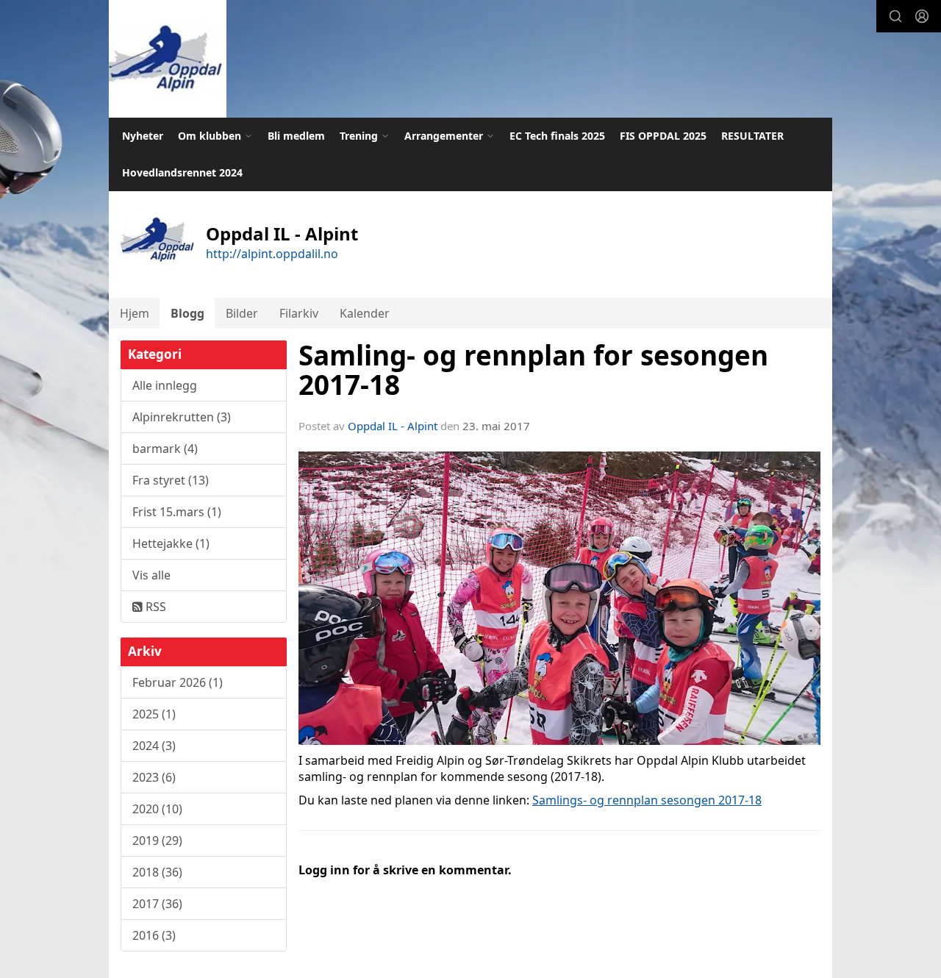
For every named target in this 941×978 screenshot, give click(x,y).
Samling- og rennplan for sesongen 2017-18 (533, 370)
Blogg (187, 313)
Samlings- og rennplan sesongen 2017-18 (647, 800)
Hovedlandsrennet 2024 (182, 172)
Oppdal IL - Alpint (392, 425)
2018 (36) (157, 872)
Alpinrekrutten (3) (181, 417)
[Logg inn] (922, 16)
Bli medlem (296, 136)
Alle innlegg (164, 385)
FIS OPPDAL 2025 (663, 136)
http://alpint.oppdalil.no (272, 254)
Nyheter (142, 136)
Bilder (242, 313)
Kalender (365, 313)
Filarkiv (298, 313)
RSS (154, 607)
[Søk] (895, 16)
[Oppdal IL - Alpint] (167, 59)
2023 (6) (154, 777)
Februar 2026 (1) (177, 682)
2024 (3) (154, 746)
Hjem (134, 313)
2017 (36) (157, 904)
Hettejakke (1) (171, 543)
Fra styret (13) (170, 480)
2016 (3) (154, 935)
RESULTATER (752, 136)
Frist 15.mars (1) (176, 512)
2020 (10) (157, 809)
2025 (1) (154, 714)
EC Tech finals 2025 (557, 136)
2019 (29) (157, 840)
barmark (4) (165, 448)
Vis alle (151, 575)
